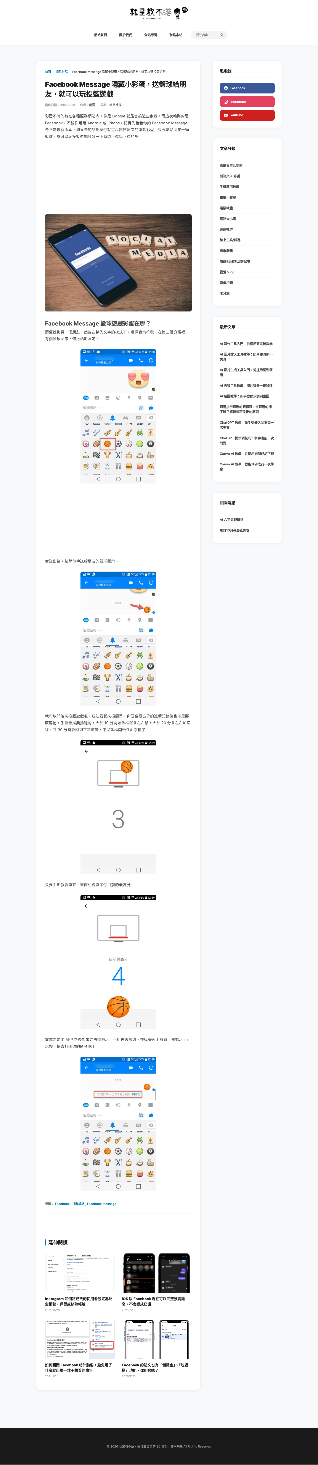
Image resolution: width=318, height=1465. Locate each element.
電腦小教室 (228, 197)
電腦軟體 (226, 208)
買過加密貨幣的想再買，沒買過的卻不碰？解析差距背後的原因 (246, 409)
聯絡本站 (175, 35)
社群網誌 (78, 1204)
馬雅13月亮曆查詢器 (234, 530)
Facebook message (101, 1204)
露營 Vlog (227, 272)
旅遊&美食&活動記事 (235, 261)
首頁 (48, 72)
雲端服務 (226, 251)
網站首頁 (100, 35)
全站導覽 (150, 35)
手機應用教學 (229, 187)
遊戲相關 (226, 283)
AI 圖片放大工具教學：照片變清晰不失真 (246, 356)
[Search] (222, 35)
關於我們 (125, 35)
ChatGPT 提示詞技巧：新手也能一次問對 (247, 440)
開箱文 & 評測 (230, 176)
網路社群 (62, 72)
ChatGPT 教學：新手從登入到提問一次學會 (247, 425)
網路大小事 (228, 219)
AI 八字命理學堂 (231, 520)
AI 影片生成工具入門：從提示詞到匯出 (246, 372)
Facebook (62, 1204)
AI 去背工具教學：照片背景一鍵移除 (246, 386)
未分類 (225, 293)
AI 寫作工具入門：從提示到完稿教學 (246, 344)
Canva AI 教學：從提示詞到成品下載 (247, 454)
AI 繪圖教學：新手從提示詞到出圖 (244, 396)
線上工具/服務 (230, 240)
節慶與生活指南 (231, 165)
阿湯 (92, 105)
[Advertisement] (118, 177)
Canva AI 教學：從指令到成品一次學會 (247, 466)
